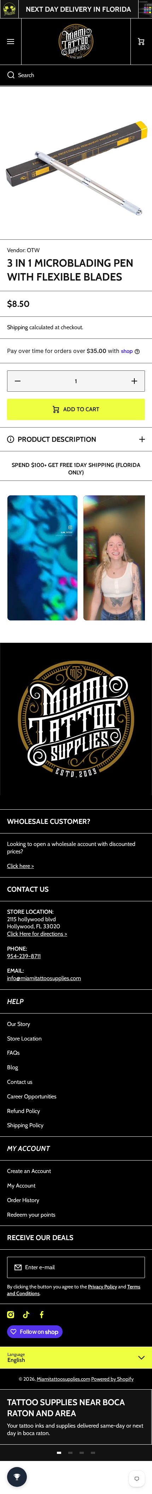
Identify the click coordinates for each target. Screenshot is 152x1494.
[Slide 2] (70, 1453)
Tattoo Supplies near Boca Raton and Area (66, 1407)
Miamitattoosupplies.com (63, 1379)
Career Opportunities (32, 1096)
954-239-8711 (24, 956)
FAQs (13, 1052)
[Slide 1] (59, 1453)
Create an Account (29, 1171)
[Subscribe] (135, 1267)
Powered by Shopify (112, 1379)
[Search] (7, 75)
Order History (23, 1200)
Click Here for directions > (37, 933)
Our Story (18, 1024)
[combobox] (76, 75)
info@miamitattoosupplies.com (44, 978)
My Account (21, 1185)
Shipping (17, 327)
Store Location (24, 1038)
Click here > (20, 866)
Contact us (20, 1082)
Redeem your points (31, 1214)
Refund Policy (23, 1111)
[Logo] (76, 41)
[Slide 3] (82, 1453)
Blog (12, 1067)
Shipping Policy (25, 1125)
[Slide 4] (93, 1453)
